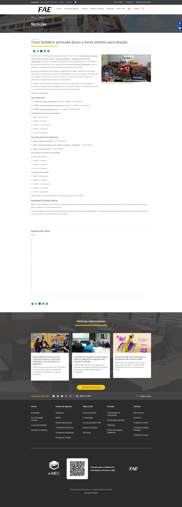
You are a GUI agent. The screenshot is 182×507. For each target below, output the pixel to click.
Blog (129, 8)
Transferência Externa (64, 427)
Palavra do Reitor (89, 413)
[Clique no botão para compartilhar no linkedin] (45, 51)
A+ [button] (61, 2)
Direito (52, 59)
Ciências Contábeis (62, 59)
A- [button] (63, 2)
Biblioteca (111, 425)
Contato (136, 8)
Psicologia (45, 59)
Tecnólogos (76, 145)
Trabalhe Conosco (141, 422)
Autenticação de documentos (113, 414)
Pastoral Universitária (82, 64)
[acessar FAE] (133, 469)
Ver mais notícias (91, 387)
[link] (35, 2)
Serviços (85, 8)
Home (33, 17)
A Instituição (88, 418)
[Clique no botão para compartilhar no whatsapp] (38, 51)
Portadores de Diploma (65, 432)
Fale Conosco (139, 413)
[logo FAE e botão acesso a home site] (31, 5)
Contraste (69, 2)
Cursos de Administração (47, 145)
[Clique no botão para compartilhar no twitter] (41, 51)
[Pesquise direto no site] (142, 8)
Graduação (35, 413)
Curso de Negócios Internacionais (51, 105)
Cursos (59, 8)
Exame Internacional (64, 422)
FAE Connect (118, 2)
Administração (85, 56)
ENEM (58, 418)
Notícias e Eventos (97, 8)
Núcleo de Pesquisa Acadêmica (115, 431)
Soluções (39, 430)
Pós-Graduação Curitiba (37, 419)
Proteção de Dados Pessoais (141, 428)
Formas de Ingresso (71, 8)
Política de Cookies (141, 435)
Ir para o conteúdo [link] (44, 2)
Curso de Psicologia (46, 109)
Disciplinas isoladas (63, 437)
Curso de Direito (44, 149)
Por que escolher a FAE (92, 422)
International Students (143, 2)
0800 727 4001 (85, 396)
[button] (73, 2)
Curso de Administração (48, 101)
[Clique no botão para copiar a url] (48, 51)
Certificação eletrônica (116, 420)
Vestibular (60, 413)
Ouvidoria (137, 418)
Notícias (41, 17)
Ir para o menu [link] (53, 2)
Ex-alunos (129, 2)
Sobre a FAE (120, 8)
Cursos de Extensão (39, 425)
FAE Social (110, 8)
